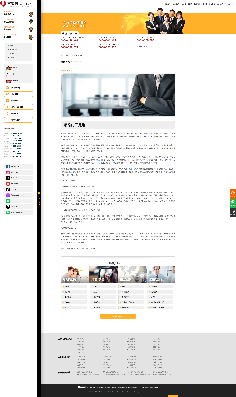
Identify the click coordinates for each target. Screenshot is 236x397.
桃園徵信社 (80, 341)
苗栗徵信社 (131, 341)
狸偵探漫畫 (15, 120)
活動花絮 (125, 387)
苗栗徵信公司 (107, 359)
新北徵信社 (156, 339)
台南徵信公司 (157, 362)
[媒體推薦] (13, 55)
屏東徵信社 (131, 347)
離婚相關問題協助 (157, 302)
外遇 (123, 286)
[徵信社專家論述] (13, 47)
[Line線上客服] (155, 47)
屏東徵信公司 (107, 365)
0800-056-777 (69, 47)
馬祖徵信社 (80, 352)
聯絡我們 (135, 387)
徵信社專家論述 (108, 387)
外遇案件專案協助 (128, 302)
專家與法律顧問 (187, 4)
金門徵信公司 (132, 367)
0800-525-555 (107, 47)
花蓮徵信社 (80, 349)
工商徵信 (68, 297)
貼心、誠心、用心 (9, 21)
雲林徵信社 (131, 344)
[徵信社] (18, 4)
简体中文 (16, 67)
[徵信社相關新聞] (13, 51)
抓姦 (95, 286)
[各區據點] (13, 59)
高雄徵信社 (106, 347)
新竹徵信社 (106, 341)
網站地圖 (141, 387)
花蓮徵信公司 (157, 365)
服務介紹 (95, 387)
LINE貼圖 (14, 113)
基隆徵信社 (106, 339)
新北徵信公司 (132, 357)
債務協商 (68, 307)
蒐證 (65, 139)
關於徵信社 (89, 387)
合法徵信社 (176, 4)
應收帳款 (68, 302)
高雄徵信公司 (81, 365)
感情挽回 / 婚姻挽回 (158, 307)
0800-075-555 (145, 40)
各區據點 (130, 387)
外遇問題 (125, 307)
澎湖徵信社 (131, 349)
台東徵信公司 (81, 367)
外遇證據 (125, 292)
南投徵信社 (80, 344)
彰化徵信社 (106, 344)
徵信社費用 (146, 387)
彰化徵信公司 (81, 362)
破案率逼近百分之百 (9, 28)
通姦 (95, 292)
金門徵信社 (156, 349)
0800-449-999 (69, 40)
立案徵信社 (80, 339)
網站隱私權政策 (154, 387)
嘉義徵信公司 (132, 362)
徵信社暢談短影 (17, 107)
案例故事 (101, 387)
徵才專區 (14, 94)
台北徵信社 (131, 339)
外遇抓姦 (96, 297)
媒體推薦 (212, 4)
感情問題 (96, 307)
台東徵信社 (106, 349)
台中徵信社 (156, 341)
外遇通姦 (96, 302)
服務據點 (220, 4)
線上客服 (232, 196)
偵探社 (67, 292)
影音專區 (14, 101)
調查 (165, 169)
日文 (14, 74)
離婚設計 (154, 297)
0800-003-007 (107, 40)
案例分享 (197, 4)
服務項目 (168, 4)
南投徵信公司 (157, 359)
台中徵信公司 (132, 359)
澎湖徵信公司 (107, 367)
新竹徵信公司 (81, 359)
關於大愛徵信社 (9, 13)
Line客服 (232, 205)
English (15, 80)
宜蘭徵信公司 (132, 365)
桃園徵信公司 (157, 357)
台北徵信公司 (107, 357)
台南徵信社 (80, 347)
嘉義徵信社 (156, 344)
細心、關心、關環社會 (10, 36)
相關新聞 (204, 4)
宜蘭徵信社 (156, 347)
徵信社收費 (15, 88)
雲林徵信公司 (107, 362)
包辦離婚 (154, 286)
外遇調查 (125, 297)
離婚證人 (154, 292)
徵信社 (147, 136)
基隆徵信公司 (81, 357)
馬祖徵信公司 (157, 367)
